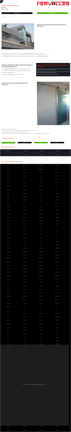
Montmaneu (40, 337)
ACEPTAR (36, 386)
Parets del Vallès (24, 237)
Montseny (24, 189)
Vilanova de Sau (41, 244)
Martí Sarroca (57, 251)
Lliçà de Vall (24, 323)
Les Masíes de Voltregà (57, 292)
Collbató (24, 344)
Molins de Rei (24, 426)
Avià (57, 227)
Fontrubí (8, 337)
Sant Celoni (41, 299)
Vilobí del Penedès (8, 323)
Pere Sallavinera (24, 282)
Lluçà (40, 241)
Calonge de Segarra (24, 196)
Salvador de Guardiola (8, 186)
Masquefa (57, 220)
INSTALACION (24, 154)
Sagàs (24, 241)
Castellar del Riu (8, 220)
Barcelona (8, 165)
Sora (8, 241)
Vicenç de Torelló (57, 265)
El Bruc (57, 323)
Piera (57, 234)
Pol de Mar (8, 282)
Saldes (24, 292)
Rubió (24, 203)
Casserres (24, 234)
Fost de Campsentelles (57, 275)
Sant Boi (57, 268)
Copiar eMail (57, 142)
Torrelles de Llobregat (40, 313)
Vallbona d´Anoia (24, 289)
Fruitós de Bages (41, 275)
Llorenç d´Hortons (8, 258)
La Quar (8, 299)
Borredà (41, 227)
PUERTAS (57, 154)
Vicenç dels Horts (41, 265)
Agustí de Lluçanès (41, 210)
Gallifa (57, 237)
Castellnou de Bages (8, 244)
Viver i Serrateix (57, 320)
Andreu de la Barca (24, 210)
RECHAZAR (32, 386)
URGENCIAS (40, 154)
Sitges (41, 306)
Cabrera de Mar (24, 165)
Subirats (8, 292)
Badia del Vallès (40, 213)
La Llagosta (24, 275)
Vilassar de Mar (40, 189)
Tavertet (8, 330)
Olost (8, 313)
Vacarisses (41, 289)
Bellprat (8, 227)
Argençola (57, 241)
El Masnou (57, 344)
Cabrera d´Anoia (24, 227)
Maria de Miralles (24, 320)
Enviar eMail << (41, 142)
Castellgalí (24, 244)
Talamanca (57, 330)
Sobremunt (24, 306)
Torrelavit (8, 316)
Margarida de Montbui (8, 306)
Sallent (8, 213)
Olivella (24, 313)
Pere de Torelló (40, 186)
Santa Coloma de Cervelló (57, 316)
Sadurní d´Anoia (8, 265)
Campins (8, 196)
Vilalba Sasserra (57, 244)
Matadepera (40, 220)
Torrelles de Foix (57, 313)
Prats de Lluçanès (25, 172)
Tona (57, 189)
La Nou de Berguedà (8, 275)
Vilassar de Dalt (57, 213)
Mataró (24, 213)
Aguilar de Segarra (8, 234)
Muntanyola (8, 189)
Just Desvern (24, 258)
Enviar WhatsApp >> (52, 13)
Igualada (8, 344)
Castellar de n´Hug (25, 220)
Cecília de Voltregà (24, 265)
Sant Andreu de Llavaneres (8, 210)
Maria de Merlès (41, 320)
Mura (57, 186)
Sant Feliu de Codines (57, 258)
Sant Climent (24, 299)
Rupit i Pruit (8, 203)
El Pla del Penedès (41, 344)
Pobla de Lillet (57, 426)
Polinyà (41, 426)
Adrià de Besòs (57, 210)
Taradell (41, 330)
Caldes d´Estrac (8, 172)
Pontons (41, 172)
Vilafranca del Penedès (40, 165)
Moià (24, 179)
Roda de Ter (57, 203)
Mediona (41, 179)
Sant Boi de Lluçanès (40, 268)
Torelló (41, 316)
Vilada (40, 282)
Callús (40, 196)
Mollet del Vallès (8, 426)
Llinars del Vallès (41, 292)
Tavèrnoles (24, 330)
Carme (41, 234)
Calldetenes (57, 196)
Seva (57, 306)
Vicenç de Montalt (8, 268)
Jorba (24, 337)
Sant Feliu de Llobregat (40, 258)
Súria (57, 289)
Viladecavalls (57, 165)
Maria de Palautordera (8, 320)
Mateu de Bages (24, 251)
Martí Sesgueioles (41, 251)
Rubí (40, 203)
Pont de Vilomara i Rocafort (57, 172)
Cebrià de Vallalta (24, 268)
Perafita (8, 237)
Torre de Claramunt (24, 316)
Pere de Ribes (8, 251)
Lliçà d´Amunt (40, 323)
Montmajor (57, 337)
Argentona (57, 179)
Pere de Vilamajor (24, 186)
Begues (41, 237)
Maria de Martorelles (57, 299)
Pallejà (8, 179)
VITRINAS (8, 154)
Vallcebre (8, 289)
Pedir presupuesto (17, 13)
